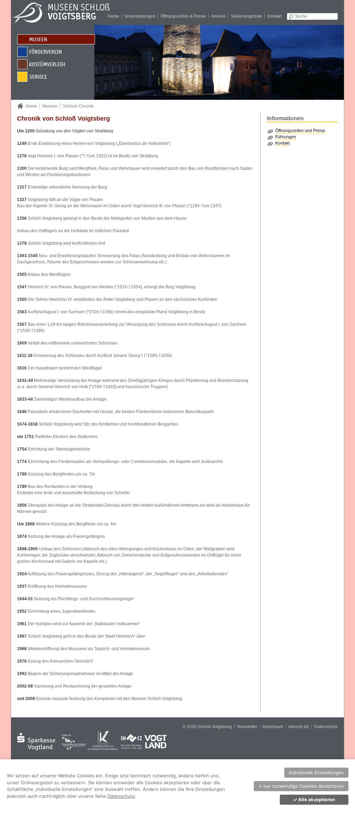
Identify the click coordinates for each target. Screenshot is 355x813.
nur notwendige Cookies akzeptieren (301, 786)
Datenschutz (326, 726)
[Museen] (55, 39)
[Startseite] (66, 12)
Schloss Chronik (78, 106)
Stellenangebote (246, 16)
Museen (50, 106)
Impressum (272, 726)
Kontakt (274, 16)
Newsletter (247, 726)
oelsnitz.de (298, 726)
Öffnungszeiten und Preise (300, 130)
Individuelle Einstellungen (316, 772)
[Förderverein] (55, 51)
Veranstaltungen (139, 16)
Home (113, 16)
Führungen (285, 136)
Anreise (218, 16)
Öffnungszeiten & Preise (183, 16)
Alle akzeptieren (314, 799)
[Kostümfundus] (55, 64)
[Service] (55, 76)
